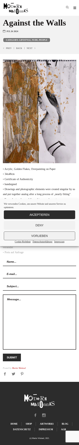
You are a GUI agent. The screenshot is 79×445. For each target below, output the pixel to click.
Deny (39, 225)
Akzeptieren (39, 214)
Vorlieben (39, 235)
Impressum (59, 241)
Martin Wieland (19, 368)
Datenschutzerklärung (42, 241)
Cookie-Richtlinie (23, 241)
